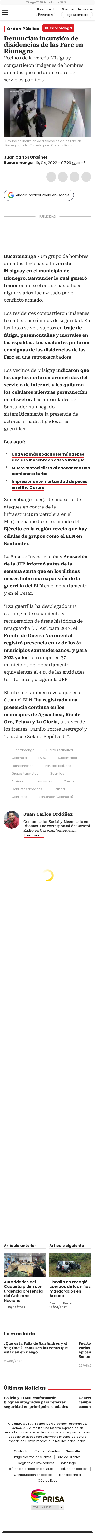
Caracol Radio (24, 12)
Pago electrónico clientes (32, 1457)
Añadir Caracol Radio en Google (43, 195)
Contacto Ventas (47, 1451)
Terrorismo (44, 781)
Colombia (19, 758)
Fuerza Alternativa (59, 750)
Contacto (21, 1451)
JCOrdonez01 (51, 157)
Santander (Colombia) (56, 797)
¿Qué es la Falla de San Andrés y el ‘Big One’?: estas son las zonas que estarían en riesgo (36, 1347)
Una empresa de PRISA (47, 1496)
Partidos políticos (58, 766)
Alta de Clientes (69, 1457)
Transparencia (70, 1475)
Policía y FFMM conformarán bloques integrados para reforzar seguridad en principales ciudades (36, 1402)
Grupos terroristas (25, 773)
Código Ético (47, 1481)
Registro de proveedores (36, 1463)
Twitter (63, 177)
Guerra (69, 781)
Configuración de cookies (33, 1475)
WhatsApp (86, 177)
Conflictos (19, 797)
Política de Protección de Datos (31, 1469)
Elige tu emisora (77, 14)
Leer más (31, 835)
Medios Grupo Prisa (47, 1507)
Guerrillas (57, 773)
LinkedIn (74, 177)
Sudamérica (67, 758)
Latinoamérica (23, 766)
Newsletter (73, 1451)
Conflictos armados (27, 789)
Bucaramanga (18, 162)
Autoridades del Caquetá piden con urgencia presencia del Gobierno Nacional (23, 1291)
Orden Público (23, 29)
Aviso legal (68, 1463)
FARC (42, 758)
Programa (45, 14)
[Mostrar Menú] (5, 12)
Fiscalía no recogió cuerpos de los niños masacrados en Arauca (70, 1289)
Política (59, 789)
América (18, 781)
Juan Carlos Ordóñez (26, 157)
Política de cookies (73, 1469)
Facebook (51, 177)
